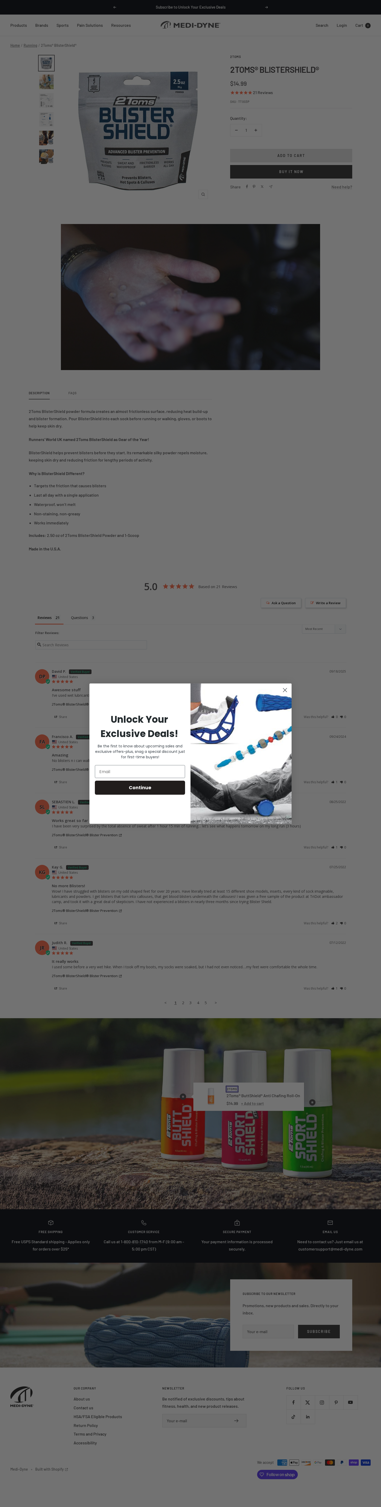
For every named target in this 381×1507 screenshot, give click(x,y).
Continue (140, 787)
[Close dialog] (285, 690)
